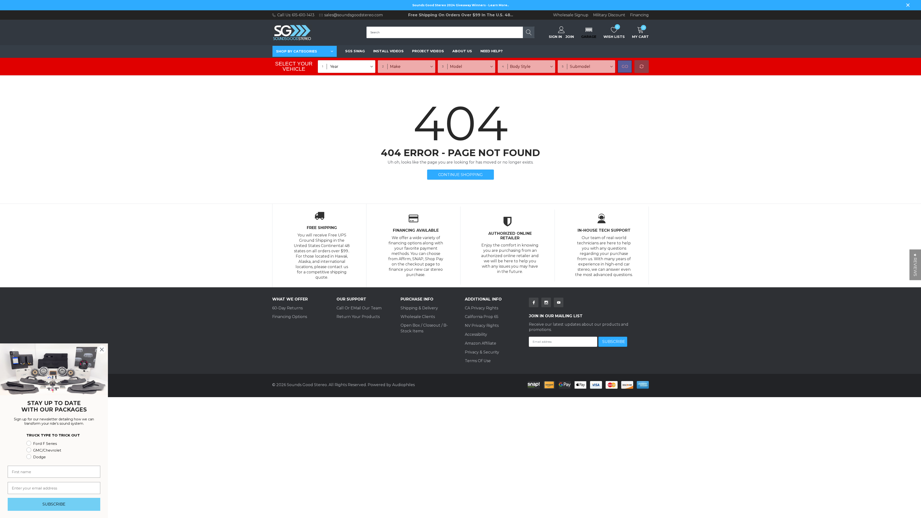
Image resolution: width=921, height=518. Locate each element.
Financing (639, 15)
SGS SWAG (355, 51)
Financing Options (289, 316)
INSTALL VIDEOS (388, 51)
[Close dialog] (102, 349)
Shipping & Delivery (419, 308)
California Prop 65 (481, 316)
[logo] (292, 32)
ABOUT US (462, 51)
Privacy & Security (482, 352)
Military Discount (609, 15)
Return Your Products (358, 316)
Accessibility (476, 334)
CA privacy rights (481, 308)
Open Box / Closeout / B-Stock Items (424, 328)
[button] (588, 32)
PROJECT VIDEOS (428, 51)
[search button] (528, 32)
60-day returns (287, 308)
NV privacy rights (482, 325)
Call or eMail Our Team (359, 308)
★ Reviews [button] (915, 264)
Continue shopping (460, 174)
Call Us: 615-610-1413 (295, 15)
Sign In (555, 36)
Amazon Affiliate (480, 343)
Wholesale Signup (570, 15)
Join (570, 36)
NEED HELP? (491, 51)
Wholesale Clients (418, 316)
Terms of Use (478, 361)
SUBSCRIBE (53, 504)
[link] (533, 302)
